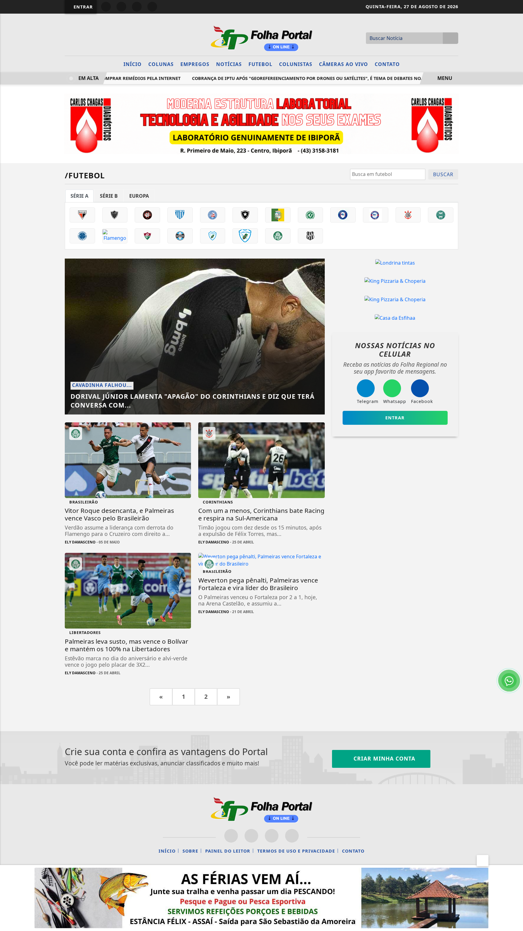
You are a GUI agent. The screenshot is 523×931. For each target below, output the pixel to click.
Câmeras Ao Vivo (343, 64)
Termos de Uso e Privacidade (296, 851)
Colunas (161, 64)
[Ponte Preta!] (310, 235)
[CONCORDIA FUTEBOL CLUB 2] (375, 215)
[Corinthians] (408, 215)
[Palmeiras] (278, 235)
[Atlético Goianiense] (82, 215)
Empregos (194, 64)
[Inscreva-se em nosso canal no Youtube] (292, 836)
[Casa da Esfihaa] (395, 318)
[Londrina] (212, 235)
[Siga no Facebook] (106, 7)
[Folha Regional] (261, 37)
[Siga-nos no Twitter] (271, 836)
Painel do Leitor (227, 851)
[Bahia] (212, 215)
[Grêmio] (180, 235)
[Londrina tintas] (395, 262)
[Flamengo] (115, 235)
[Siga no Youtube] (137, 7)
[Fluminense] (147, 235)
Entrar (82, 7)
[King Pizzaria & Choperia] (395, 281)
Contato (387, 64)
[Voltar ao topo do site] (514, 558)
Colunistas (295, 64)
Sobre (190, 851)
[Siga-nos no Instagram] (251, 836)
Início (132, 64)
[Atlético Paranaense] (147, 215)
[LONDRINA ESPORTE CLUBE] (245, 235)
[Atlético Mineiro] (115, 215)
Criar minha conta (383, 758)
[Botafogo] (245, 215)
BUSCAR (443, 174)
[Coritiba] (440, 215)
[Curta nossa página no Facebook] (231, 836)
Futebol (260, 64)
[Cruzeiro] (82, 235)
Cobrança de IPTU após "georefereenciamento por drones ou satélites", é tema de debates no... (293, 78)
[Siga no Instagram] (121, 7)
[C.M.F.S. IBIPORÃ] (278, 215)
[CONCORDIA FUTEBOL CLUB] (343, 215)
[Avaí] (180, 215)
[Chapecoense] (310, 215)
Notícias (229, 64)
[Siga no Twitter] (152, 7)
